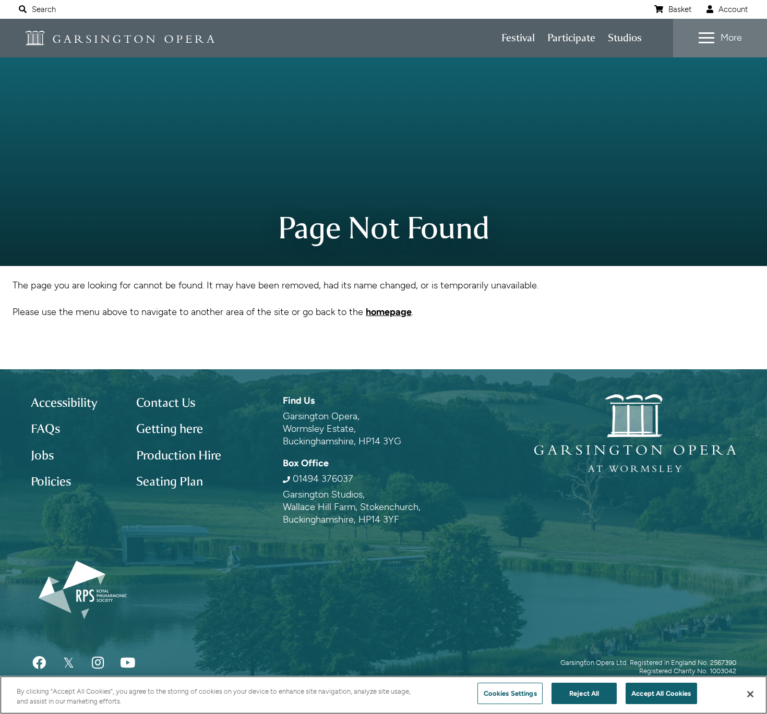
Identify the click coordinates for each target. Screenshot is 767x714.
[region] (383, 695)
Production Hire (178, 455)
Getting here (169, 428)
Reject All (584, 693)
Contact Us (165, 402)
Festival (518, 38)
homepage (389, 312)
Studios (625, 38)
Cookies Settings (510, 693)
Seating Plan (169, 481)
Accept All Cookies (661, 693)
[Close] (750, 694)
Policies (51, 481)
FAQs (45, 428)
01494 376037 (323, 479)
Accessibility (64, 402)
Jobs (42, 455)
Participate (571, 38)
